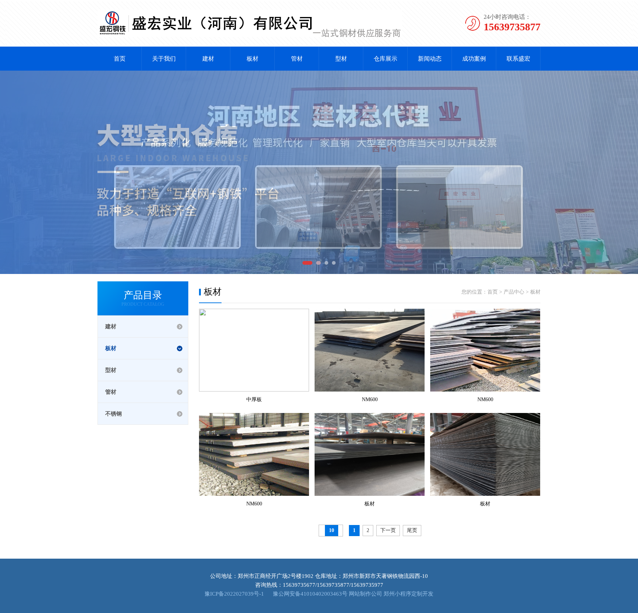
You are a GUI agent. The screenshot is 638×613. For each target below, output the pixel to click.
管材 (297, 58)
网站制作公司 (365, 594)
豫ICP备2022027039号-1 (234, 594)
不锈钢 (113, 414)
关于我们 (164, 58)
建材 (208, 58)
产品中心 (514, 292)
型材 (341, 58)
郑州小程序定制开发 (408, 594)
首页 (120, 58)
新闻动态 (430, 58)
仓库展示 (385, 58)
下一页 (388, 530)
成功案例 (474, 58)
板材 (252, 58)
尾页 (412, 530)
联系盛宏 (518, 58)
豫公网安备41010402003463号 (309, 594)
